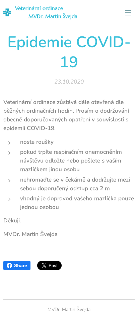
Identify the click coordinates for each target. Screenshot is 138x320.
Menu (128, 12)
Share (20, 265)
